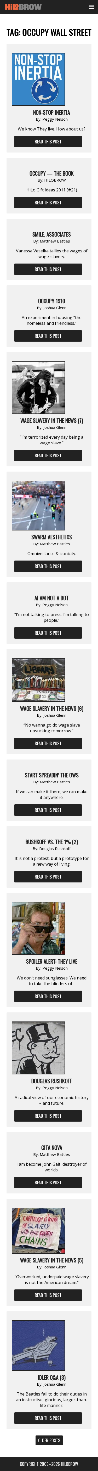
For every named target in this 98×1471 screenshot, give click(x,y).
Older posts (49, 1440)
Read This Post (48, 142)
